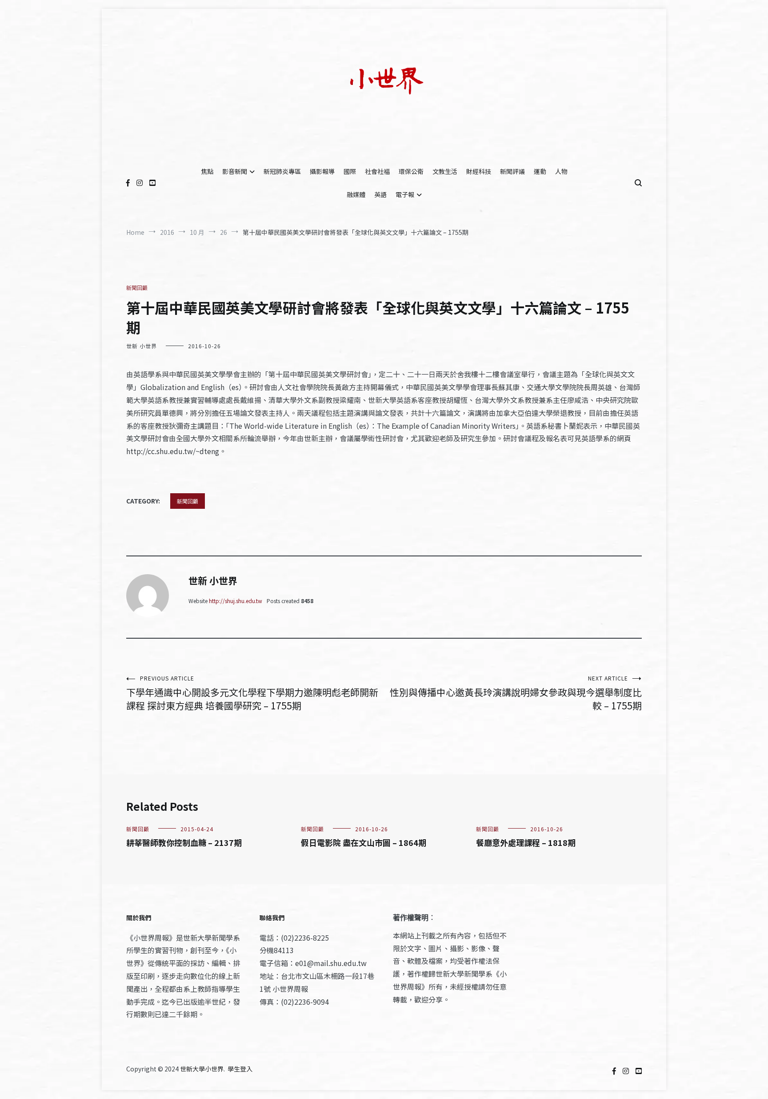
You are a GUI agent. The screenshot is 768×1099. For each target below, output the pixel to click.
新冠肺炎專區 (282, 171)
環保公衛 (411, 171)
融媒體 (356, 194)
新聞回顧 (137, 287)
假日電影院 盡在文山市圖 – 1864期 (363, 842)
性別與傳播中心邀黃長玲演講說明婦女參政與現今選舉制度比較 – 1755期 (516, 693)
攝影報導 (322, 171)
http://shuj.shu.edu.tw (235, 600)
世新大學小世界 (202, 1068)
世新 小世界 (141, 346)
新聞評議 (512, 171)
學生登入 (240, 1068)
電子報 (405, 194)
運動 (540, 171)
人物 (561, 171)
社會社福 (377, 171)
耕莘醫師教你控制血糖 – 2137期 (184, 842)
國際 (350, 171)
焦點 (207, 171)
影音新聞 (234, 171)
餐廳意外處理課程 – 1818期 (526, 842)
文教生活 (444, 171)
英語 (380, 194)
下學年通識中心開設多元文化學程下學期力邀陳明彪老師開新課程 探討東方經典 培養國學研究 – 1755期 (252, 693)
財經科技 (478, 171)
